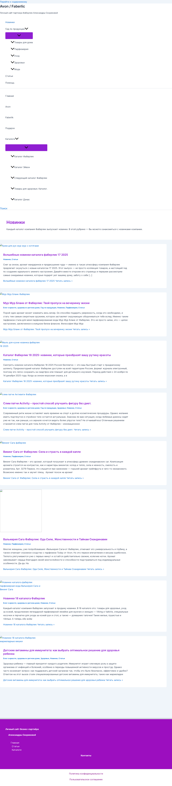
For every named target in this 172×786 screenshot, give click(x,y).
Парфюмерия (21, 49)
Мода (17, 69)
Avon (7, 106)
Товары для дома (23, 42)
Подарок (10, 128)
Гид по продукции (15, 29)
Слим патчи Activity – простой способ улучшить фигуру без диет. (47, 403)
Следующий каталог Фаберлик (30, 178)
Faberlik (9, 117)
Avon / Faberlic (12, 6)
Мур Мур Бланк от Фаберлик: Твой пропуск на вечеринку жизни (46, 303)
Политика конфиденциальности (86, 773)
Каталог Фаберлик (24, 156)
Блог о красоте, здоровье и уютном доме (21, 308)
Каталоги (10, 139)
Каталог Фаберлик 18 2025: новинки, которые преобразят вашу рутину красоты (57, 355)
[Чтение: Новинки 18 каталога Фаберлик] (21, 589)
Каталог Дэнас (22, 199)
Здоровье (19, 62)
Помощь (9, 82)
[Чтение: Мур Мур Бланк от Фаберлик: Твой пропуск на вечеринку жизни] (15, 294)
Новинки (10, 22)
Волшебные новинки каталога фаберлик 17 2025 (35, 254)
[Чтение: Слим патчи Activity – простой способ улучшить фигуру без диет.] (18, 394)
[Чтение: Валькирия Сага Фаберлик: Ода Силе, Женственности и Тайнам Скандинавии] (21, 531)
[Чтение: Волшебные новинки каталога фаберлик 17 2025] (19, 245)
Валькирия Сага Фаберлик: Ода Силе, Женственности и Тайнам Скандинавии (55, 539)
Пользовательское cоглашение (86, 779)
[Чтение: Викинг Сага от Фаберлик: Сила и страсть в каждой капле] (13, 442)
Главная (9, 96)
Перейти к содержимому (13, 1)
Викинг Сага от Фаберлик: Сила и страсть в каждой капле (42, 451)
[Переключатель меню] (19, 35)
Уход (16, 55)
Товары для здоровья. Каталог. (30, 188)
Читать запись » (38, 280)
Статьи (9, 76)
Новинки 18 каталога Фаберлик (24, 598)
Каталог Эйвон (22, 167)
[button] (26, 29)
